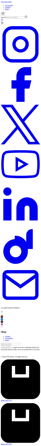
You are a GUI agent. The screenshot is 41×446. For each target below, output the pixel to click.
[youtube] (20, 184)
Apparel (7, 7)
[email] (20, 304)
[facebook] (20, 104)
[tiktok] (20, 264)
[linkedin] (20, 224)
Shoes (7, 9)
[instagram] (20, 64)
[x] (20, 144)
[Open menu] (3, 13)
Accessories (9, 5)
